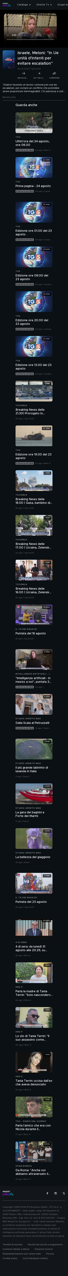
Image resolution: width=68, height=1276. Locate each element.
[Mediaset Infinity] (7, 5)
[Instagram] (55, 1193)
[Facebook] (47, 1193)
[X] (63, 1193)
